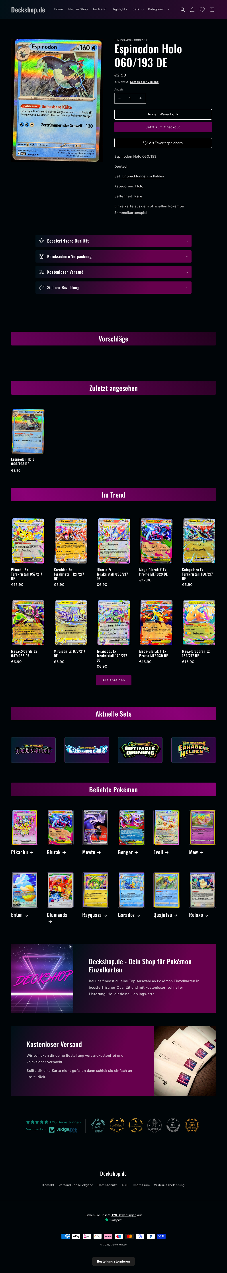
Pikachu (19, 852)
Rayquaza (92, 915)
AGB (125, 1185)
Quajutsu (162, 915)
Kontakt (48, 1185)
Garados (126, 915)
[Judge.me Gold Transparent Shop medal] (136, 1125)
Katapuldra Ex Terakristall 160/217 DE (197, 574)
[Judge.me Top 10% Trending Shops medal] (192, 1125)
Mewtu (89, 852)
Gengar (125, 852)
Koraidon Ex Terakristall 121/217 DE (69, 574)
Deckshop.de (119, 1244)
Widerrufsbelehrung (169, 1185)
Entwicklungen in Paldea (143, 176)
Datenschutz (107, 1185)
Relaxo (196, 915)
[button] (137, 9)
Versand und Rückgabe (76, 1185)
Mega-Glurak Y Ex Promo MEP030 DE (153, 653)
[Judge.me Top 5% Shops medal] (173, 1125)
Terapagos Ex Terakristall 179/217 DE (112, 655)
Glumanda (57, 915)
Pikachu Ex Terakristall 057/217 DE (26, 574)
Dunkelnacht (33, 764)
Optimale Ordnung (140, 764)
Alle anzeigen (113, 680)
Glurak (54, 852)
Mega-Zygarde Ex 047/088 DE (24, 653)
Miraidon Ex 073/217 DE (69, 653)
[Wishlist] (202, 9)
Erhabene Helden (193, 764)
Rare (138, 196)
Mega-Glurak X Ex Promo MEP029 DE (153, 571)
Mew (193, 852)
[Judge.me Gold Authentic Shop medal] (117, 1125)
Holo (139, 186)
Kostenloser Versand (144, 81)
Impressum (141, 1185)
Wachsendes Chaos (87, 764)
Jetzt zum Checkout (163, 127)
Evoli (158, 852)
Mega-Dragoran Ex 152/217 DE (196, 653)
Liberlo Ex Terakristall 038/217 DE (112, 574)
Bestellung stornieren (113, 1261)
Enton (17, 915)
